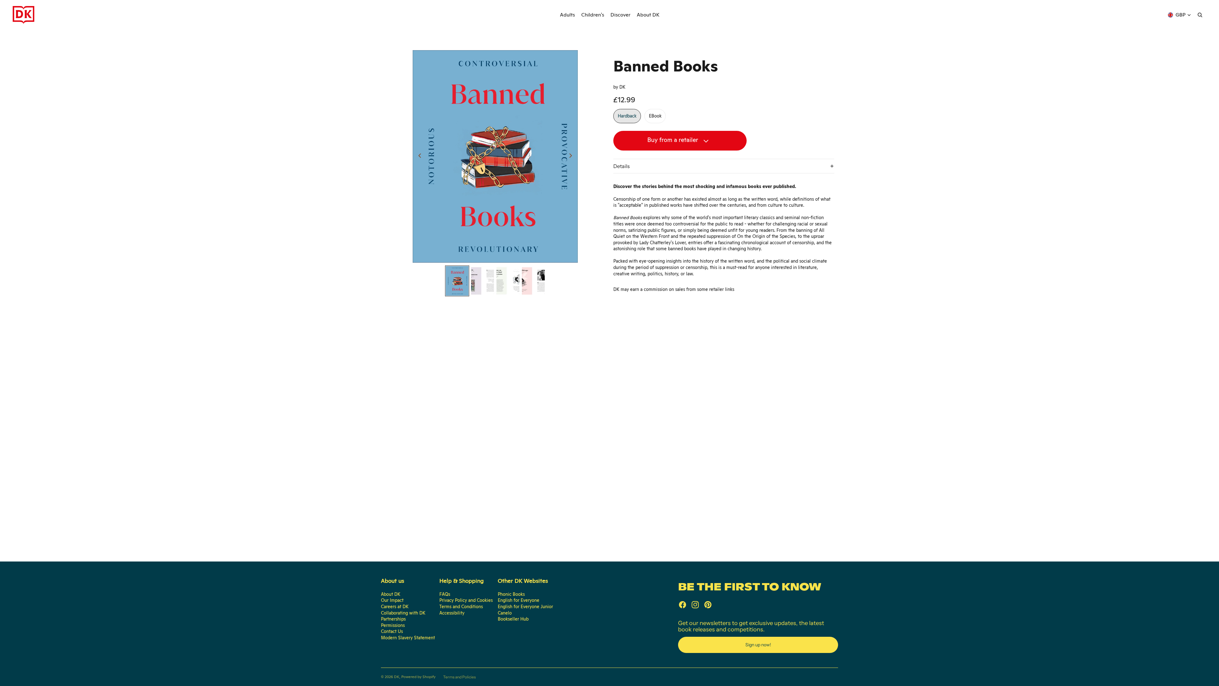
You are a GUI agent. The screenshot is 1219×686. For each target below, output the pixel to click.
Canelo (505, 613)
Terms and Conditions (461, 606)
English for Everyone (518, 600)
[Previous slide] (418, 157)
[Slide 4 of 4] (533, 281)
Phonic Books (511, 594)
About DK (390, 594)
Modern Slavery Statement (408, 638)
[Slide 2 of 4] (482, 281)
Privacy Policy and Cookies (466, 600)
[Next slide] (572, 157)
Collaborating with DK (403, 613)
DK (396, 676)
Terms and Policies (459, 677)
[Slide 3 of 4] (507, 281)
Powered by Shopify (418, 676)
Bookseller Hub (513, 619)
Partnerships (393, 619)
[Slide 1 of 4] (457, 281)
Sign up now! (758, 645)
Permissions (393, 625)
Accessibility (451, 613)
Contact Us (392, 631)
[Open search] (1200, 15)
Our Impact (392, 600)
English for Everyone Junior (525, 606)
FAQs (444, 594)
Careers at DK (395, 606)
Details (621, 166)
